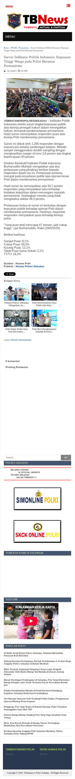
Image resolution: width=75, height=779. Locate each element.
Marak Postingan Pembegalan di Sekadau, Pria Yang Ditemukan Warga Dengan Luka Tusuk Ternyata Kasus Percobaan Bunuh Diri (37, 683)
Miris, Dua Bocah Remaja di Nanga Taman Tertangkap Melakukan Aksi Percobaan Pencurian (31, 724)
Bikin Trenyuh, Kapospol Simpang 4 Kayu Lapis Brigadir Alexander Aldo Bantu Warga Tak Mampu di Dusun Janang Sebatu (34, 672)
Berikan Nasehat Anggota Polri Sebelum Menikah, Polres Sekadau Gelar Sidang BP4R (33, 732)
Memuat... (10, 754)
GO (66, 457)
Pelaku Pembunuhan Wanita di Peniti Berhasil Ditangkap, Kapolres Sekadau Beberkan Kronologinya (33, 691)
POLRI (14, 48)
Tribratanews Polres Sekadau (36, 773)
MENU (9, 6)
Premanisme (24, 48)
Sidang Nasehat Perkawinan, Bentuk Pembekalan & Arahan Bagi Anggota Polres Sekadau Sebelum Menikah (37, 662)
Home (6, 48)
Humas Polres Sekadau (30, 266)
